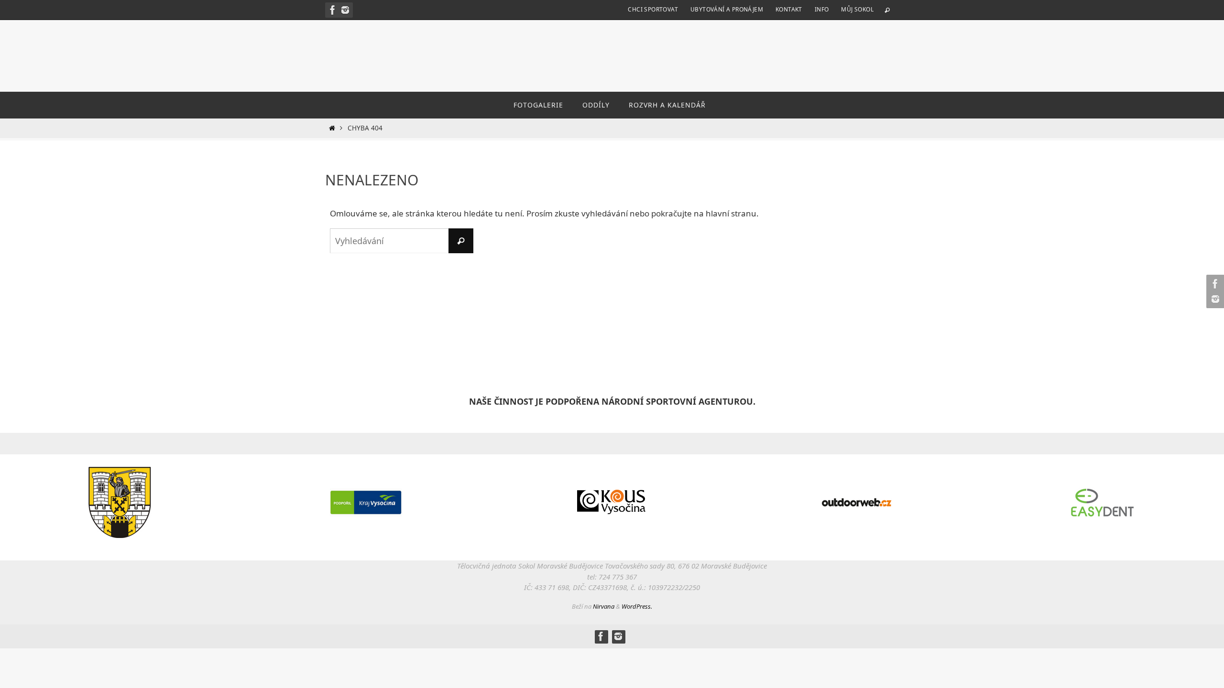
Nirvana (603, 606)
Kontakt (789, 9)
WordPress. (637, 606)
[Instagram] (345, 10)
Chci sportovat (653, 9)
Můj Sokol (857, 9)
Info (822, 9)
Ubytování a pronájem (726, 9)
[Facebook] (332, 10)
